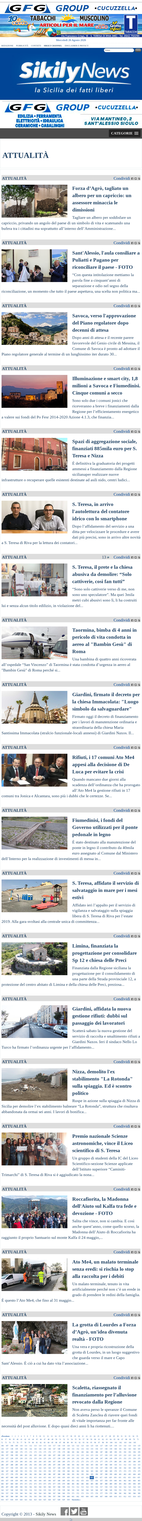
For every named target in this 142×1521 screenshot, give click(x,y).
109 (16, 1446)
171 (26, 1452)
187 (101, 1452)
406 (2, 1477)
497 (7, 1487)
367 (101, 1471)
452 (78, 1481)
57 (83, 1439)
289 (16, 1465)
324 (40, 1468)
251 (120, 1458)
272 (78, 1462)
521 (120, 1487)
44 (33, 1439)
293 (35, 1465)
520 (115, 1487)
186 (96, 1452)
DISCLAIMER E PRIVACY (77, 45)
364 (87, 1471)
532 (30, 1490)
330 (68, 1468)
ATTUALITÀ (25, 155)
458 (106, 1481)
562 (30, 1493)
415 (45, 1477)
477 (54, 1484)
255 (139, 1458)
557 (7, 1493)
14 (55, 1436)
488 (106, 1484)
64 (110, 1439)
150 (68, 1449)
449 (63, 1481)
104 (130, 1443)
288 (12, 1465)
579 (111, 1493)
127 (101, 1446)
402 (125, 1474)
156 (96, 1449)
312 (125, 1465)
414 (40, 1477)
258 (12, 1462)
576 (96, 1493)
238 (59, 1458)
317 (7, 1468)
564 (40, 1493)
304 (87, 1465)
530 (21, 1490)
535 (45, 1490)
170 (21, 1452)
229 (16, 1458)
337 (101, 1468)
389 (63, 1474)
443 (35, 1481)
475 (45, 1484)
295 (45, 1465)
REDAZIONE (7, 45)
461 (120, 1481)
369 (111, 1471)
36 (2, 1439)
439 (16, 1481)
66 (118, 1439)
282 (125, 1462)
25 (98, 1436)
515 (92, 1487)
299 (63, 1465)
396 (96, 1474)
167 (7, 1452)
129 (111, 1446)
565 (45, 1493)
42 (25, 1439)
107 (7, 1446)
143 (35, 1449)
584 (134, 1493)
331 (73, 1468)
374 (134, 1471)
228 (12, 1458)
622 (30, 1500)
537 (54, 1490)
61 (99, 1439)
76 (17, 1443)
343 (129, 1468)
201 (26, 1455)
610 (115, 1497)
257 (7, 1462)
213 (82, 1455)
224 (134, 1455)
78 (25, 1443)
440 (21, 1481)
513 (82, 1487)
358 (59, 1471)
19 (75, 1436)
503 (35, 1487)
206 (49, 1455)
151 (73, 1449)
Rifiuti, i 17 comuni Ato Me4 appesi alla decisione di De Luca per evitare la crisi (103, 764)
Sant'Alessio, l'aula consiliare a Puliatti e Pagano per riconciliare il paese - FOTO (106, 260)
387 (54, 1474)
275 (92, 1462)
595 (45, 1497)
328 (59, 1468)
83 (44, 1443)
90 (72, 1443)
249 (111, 1458)
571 (73, 1493)
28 (110, 1436)
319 (16, 1468)
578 (106, 1493)
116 (49, 1446)
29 (114, 1436)
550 (115, 1490)
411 (26, 1477)
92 (79, 1443)
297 (54, 1465)
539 (63, 1490)
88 (64, 1443)
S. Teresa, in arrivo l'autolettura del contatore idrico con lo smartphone (100, 511)
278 (106, 1462)
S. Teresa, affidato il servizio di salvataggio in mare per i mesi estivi (105, 890)
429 (110, 1477)
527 (7, 1490)
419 (63, 1477)
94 (87, 1443)
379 (16, 1474)
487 (101, 1484)
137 (7, 1449)
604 (87, 1497)
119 (63, 1446)
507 (54, 1487)
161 (120, 1449)
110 (21, 1446)
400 (115, 1474)
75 (13, 1443)
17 (67, 1436)
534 (40, 1490)
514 (87, 1487)
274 (87, 1462)
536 (49, 1490)
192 (125, 1452)
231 (26, 1458)
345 (139, 1468)
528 (12, 1490)
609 (111, 1497)
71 (138, 1439)
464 (134, 1481)
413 (35, 1477)
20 (79, 1436)
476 (49, 1484)
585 (139, 1493)
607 (101, 1497)
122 (78, 1446)
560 (21, 1493)
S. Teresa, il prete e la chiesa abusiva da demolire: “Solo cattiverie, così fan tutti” (102, 574)
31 (121, 1436)
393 (82, 1474)
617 (7, 1500)
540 (68, 1490)
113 (35, 1446)
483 (82, 1484)
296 (49, 1465)
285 (139, 1462)
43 (29, 1439)
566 (49, 1493)
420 (68, 1477)
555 (139, 1490)
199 (16, 1455)
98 (103, 1443)
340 (115, 1468)
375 (139, 1471)
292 (30, 1465)
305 (92, 1465)
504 (40, 1487)
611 (120, 1497)
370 (115, 1471)
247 (101, 1458)
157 (101, 1449)
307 (101, 1465)
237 (54, 1458)
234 (40, 1458)
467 (7, 1484)
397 (101, 1474)
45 (37, 1439)
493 (129, 1484)
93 (83, 1443)
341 (120, 1468)
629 (63, 1500)
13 (104, 557)
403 (129, 1474)
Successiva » (76, 1500)
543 (82, 1490)
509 (63, 1487)
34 (133, 1436)
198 (12, 1455)
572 (78, 1493)
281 (120, 1462)
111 (26, 1446)
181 (73, 1452)
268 (59, 1462)
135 (139, 1446)
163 (129, 1449)
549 (111, 1490)
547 (101, 1490)
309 (111, 1465)
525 (139, 1487)
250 (115, 1458)
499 (16, 1487)
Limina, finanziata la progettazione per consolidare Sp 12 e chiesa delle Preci (104, 953)
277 (101, 1462)
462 (125, 1481)
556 (2, 1493)
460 (115, 1481)
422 (78, 1477)
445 (45, 1481)
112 (30, 1446)
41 (21, 1439)
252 (125, 1458)
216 (96, 1455)
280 (115, 1462)
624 (40, 1500)
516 (96, 1487)
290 (21, 1465)
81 (37, 1443)
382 (30, 1474)
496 (2, 1487)
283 (129, 1462)
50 (56, 1439)
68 (126, 1439)
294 (40, 1465)
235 (45, 1458)
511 (73, 1487)
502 (30, 1487)
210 (68, 1455)
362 (78, 1471)
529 (16, 1490)
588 (12, 1497)
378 (12, 1474)
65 (114, 1439)
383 (35, 1474)
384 (40, 1474)
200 (21, 1455)
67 (122, 1439)
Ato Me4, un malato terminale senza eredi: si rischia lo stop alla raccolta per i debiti (105, 1269)
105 (134, 1443)
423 (82, 1477)
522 (125, 1487)
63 (107, 1439)
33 (129, 1436)
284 (134, 1462)
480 (68, 1484)
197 (7, 1455)
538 (59, 1490)
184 (87, 1452)
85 (52, 1443)
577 (101, 1493)
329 (63, 1468)
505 (45, 1487)
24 (94, 1436)
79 (29, 1443)
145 (45, 1449)
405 (139, 1474)
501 (26, 1487)
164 (134, 1449)
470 (21, 1484)
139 (16, 1449)
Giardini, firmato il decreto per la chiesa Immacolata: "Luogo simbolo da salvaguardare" (106, 702)
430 (115, 1477)
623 (35, 1500)
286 (2, 1465)
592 (30, 1497)
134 (134, 1446)
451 (73, 1481)
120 (68, 1446)
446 (49, 1481)
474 (40, 1484)
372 (125, 1471)
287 (7, 1465)
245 (92, 1458)
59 (91, 1439)
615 (139, 1497)
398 (106, 1474)
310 (115, 1465)
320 (21, 1468)
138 (12, 1449)
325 (45, 1468)
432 (124, 1477)
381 (26, 1474)
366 (96, 1471)
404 (134, 1474)
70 (134, 1439)
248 (106, 1458)
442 (30, 1481)
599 (63, 1497)
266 (49, 1462)
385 (45, 1474)
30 (118, 1436)
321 (26, 1468)
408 (12, 1477)
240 (68, 1458)
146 (49, 1449)
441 (26, 1481)
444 (40, 1481)
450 (68, 1481)
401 (120, 1474)
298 (59, 1465)
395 (92, 1474)
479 (63, 1484)
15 (59, 1436)
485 (92, 1484)
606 (96, 1497)
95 (91, 1443)
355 (45, 1471)
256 (2, 1462)
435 (139, 1477)
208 (59, 1455)
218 (106, 1455)
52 (64, 1439)
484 (87, 1484)
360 (68, 1471)
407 (7, 1477)
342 (125, 1468)
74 (10, 1443)
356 (49, 1471)
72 (2, 1443)
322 (30, 1468)
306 (96, 1465)
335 (92, 1468)
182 (78, 1452)
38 (10, 1439)
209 (63, 1455)
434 (134, 1477)
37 (6, 1439)
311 (120, 1465)
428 (106, 1477)
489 (111, 1484)
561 (26, 1493)
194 (134, 1452)
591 (26, 1497)
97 (99, 1443)
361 (73, 1471)
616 (2, 1500)
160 (115, 1449)
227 (7, 1458)
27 (106, 1436)
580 (115, 1493)
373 (129, 1471)
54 (72, 1439)
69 (130, 1439)
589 (16, 1497)
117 (54, 1446)
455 (92, 1481)
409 (16, 1477)
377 (7, 1474)
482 (78, 1484)
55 (76, 1439)
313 (129, 1465)
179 (63, 1452)
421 (73, 1477)
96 (95, 1443)
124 (87, 1446)
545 (92, 1490)
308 (106, 1465)
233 (35, 1458)
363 (82, 1471)
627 (54, 1500)
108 (12, 1446)
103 (125, 1443)
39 (13, 1439)
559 (16, 1493)
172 (30, 1452)
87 (60, 1443)
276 (96, 1462)
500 (21, 1487)
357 (54, 1471)
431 (120, 1477)
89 (68, 1443)
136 (2, 1449)
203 (35, 1455)
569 (63, 1493)
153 (82, 1449)
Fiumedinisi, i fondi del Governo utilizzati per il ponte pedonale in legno (105, 827)
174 (40, 1452)
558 (12, 1493)
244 (87, 1458)
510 (68, 1487)
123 (82, 1446)
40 (17, 1439)
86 (56, 1443)
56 (79, 1439)
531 (26, 1490)
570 (68, 1493)
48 (48, 1439)
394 (87, 1474)
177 (54, 1452)
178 (59, 1452)
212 (78, 1455)
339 (111, 1468)
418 (59, 1477)
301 (73, 1465)
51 (60, 1439)
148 (59, 1449)
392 (78, 1474)
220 (115, 1455)
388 (59, 1474)
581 (120, 1493)
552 (125, 1490)
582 (125, 1493)
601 (73, 1497)
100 (111, 1443)
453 (82, 1481)
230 (21, 1458)
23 (90, 1436)
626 (49, 1500)
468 (12, 1484)
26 (102, 1436)
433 (129, 1477)
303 (82, 1465)
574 (87, 1493)
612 (125, 1497)
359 (63, 1471)
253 (129, 1458)
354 (40, 1471)
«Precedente (5, 1436)
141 (26, 1449)
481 (73, 1484)
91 (76, 1443)
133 (129, 1446)
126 (96, 1446)
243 (82, 1458)
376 (2, 1474)
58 (87, 1439)
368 (106, 1471)
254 (134, 1458)
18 (71, 1436)
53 (68, 1439)
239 (63, 1458)
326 (49, 1468)
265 (45, 1462)
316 (2, 1468)
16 (63, 1436)
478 (59, 1484)
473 (35, 1484)
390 (68, 1474)
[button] (125, 133)
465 (139, 1481)
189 (111, 1452)
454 (87, 1481)
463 (129, 1481)
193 (129, 1452)
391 (73, 1474)
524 (134, 1487)
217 (101, 1455)
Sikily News (46, 1514)
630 (68, 1500)
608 (106, 1497)
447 (54, 1481)
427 (101, 1477)
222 (125, 1455)
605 (92, 1497)
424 (87, 1477)
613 (129, 1497)
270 (68, 1462)
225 (139, 1455)
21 (83, 1436)
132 (125, 1446)
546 (96, 1490)
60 (95, 1439)
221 (120, 1455)
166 (2, 1452)
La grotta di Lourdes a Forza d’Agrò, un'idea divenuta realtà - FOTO (104, 1332)
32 (125, 1436)
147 (54, 1449)
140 (21, 1449)
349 (16, 1471)
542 (78, 1490)
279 (111, 1462)
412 (30, 1477)
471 (26, 1484)
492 (125, 1484)
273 (82, 1462)
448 (59, 1481)
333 (82, 1468)
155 (92, 1449)
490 (115, 1484)
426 (96, 1477)
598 (59, 1497)
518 (106, 1487)
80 (33, 1443)
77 (21, 1443)
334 (87, 1468)
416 (49, 1477)
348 (12, 1471)
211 (73, 1455)
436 (2, 1481)
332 (78, 1468)
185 (92, 1452)
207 (54, 1455)
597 (54, 1497)
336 (96, 1468)
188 (106, 1452)
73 (6, 1443)
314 (134, 1465)
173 (35, 1452)
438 (12, 1481)
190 (115, 1452)
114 (40, 1446)
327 (54, 1468)
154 (87, 1449)
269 (63, 1462)
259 (16, 1462)
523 (129, 1487)
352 (30, 1471)
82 (41, 1443)
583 (129, 1493)
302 (78, 1465)
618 (12, 1500)
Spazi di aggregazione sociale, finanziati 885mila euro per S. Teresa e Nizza (104, 449)
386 (49, 1474)
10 (40, 1436)
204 (40, 1455)
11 (44, 1436)
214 (87, 1455)
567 (54, 1493)
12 (48, 1436)
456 (96, 1481)
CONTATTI (36, 45)
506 (49, 1487)
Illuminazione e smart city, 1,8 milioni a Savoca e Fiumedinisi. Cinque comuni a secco (106, 386)
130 (115, 1446)
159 (111, 1449)
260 (21, 1462)
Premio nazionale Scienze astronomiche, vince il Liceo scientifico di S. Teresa (102, 1143)
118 (59, 1446)
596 (49, 1497)
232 (30, 1458)
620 (21, 1500)
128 (106, 1446)
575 (92, 1493)
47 (44, 1439)
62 (103, 1439)
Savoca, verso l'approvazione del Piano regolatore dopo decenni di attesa (104, 323)
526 (2, 1490)
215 (92, 1455)
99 (107, 1443)
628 (59, 1500)
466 (2, 1484)
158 (106, 1449)
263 (35, 1462)
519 (111, 1487)
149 (63, 1449)
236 (49, 1458)
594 (40, 1497)
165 (139, 1449)
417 (54, 1477)
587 (7, 1497)
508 (59, 1487)
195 (139, 1452)
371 (120, 1471)
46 (41, 1439)
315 (139, 1465)
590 (21, 1497)
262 (30, 1462)
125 (92, 1446)
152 (78, 1449)
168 (12, 1452)
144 (40, 1449)
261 (26, 1462)
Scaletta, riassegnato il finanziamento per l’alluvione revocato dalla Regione (104, 1395)
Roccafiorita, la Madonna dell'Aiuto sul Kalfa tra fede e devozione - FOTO (104, 1206)
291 (26, 1465)
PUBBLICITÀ (22, 45)
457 (101, 1481)
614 (134, 1497)
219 (111, 1455)
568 (59, 1493)
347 (7, 1471)
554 (134, 1490)
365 (92, 1471)
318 (12, 1468)
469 (16, 1484)
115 (45, 1446)
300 (68, 1465)
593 (35, 1497)
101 (116, 1443)
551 (120, 1490)
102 (120, 1443)
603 (82, 1497)
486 (96, 1484)
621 (26, 1500)
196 (2, 1455)
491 (120, 1484)
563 (35, 1493)
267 (54, 1462)
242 (78, 1458)
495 (139, 1484)
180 (68, 1452)
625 (45, 1500)
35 (137, 1436)
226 (2, 1458)
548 (106, 1490)
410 (21, 1477)
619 (16, 1500)
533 (35, 1490)
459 (111, 1481)
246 (96, 1458)
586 (2, 1497)
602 (78, 1497)
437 (7, 1481)
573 (82, 1493)
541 (73, 1490)
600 (68, 1497)
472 (30, 1484)
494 (134, 1484)
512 (78, 1487)
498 (12, 1487)
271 (73, 1462)
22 (87, 1436)
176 (49, 1452)
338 (106, 1468)
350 (21, 1471)
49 (52, 1439)
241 (73, 1458)
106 (2, 1446)
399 (111, 1474)
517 (101, 1487)
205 (45, 1455)
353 (35, 1471)
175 (45, 1452)
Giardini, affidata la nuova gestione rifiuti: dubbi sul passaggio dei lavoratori (101, 1016)
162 (125, 1449)
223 (129, 1455)
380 (21, 1474)
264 (40, 1462)
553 (129, 1490)
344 (134, 1468)
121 (73, 1446)
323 (35, 1468)
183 (82, 1452)
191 (120, 1452)
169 (16, 1452)
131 (120, 1446)
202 (30, 1455)
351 (26, 1471)
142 (30, 1449)
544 (87, 1490)
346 (2, 1471)
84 (48, 1443)
